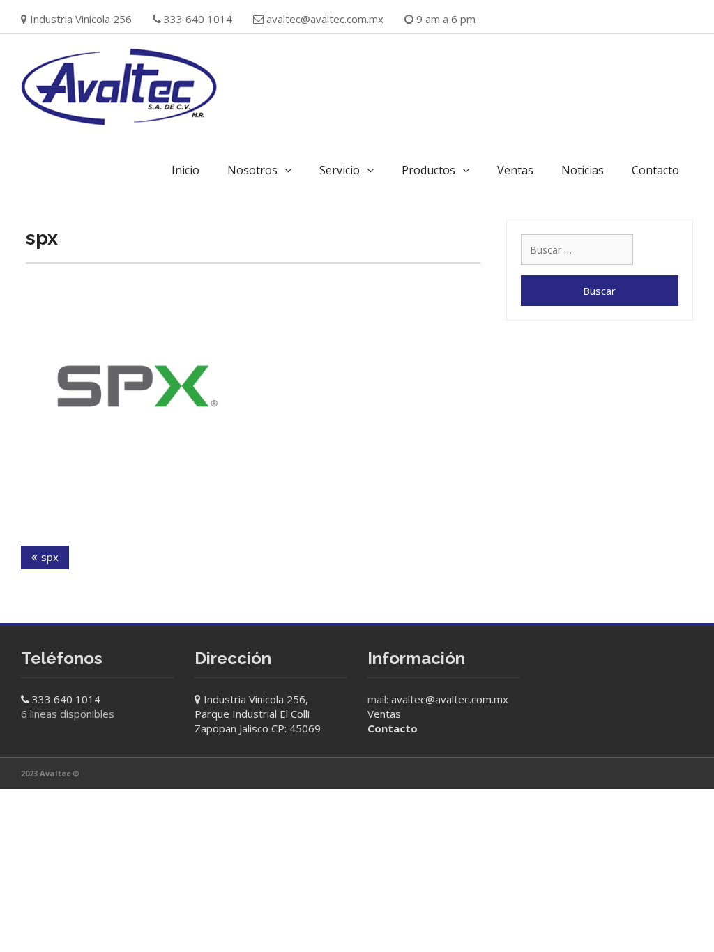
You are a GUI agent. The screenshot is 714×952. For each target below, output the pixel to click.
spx (50, 557)
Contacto (655, 170)
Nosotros (252, 170)
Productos (428, 170)
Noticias (582, 170)
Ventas (515, 170)
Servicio (339, 170)
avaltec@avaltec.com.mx (324, 19)
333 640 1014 (66, 699)
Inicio (185, 170)
